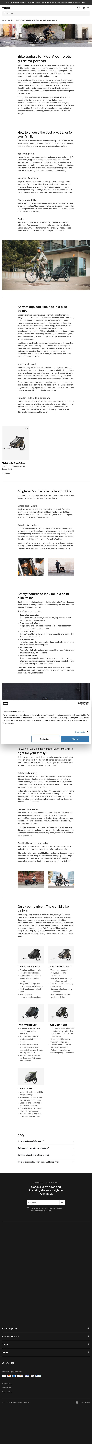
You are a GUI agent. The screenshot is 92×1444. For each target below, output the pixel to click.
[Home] (16, 8)
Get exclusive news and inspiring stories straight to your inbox (46, 1190)
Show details (80, 732)
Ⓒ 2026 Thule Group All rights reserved (16, 1402)
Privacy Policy (56, 1208)
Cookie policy (6, 1388)
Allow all (75, 739)
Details (83, 2)
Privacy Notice (6, 1383)
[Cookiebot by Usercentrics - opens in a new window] (79, 703)
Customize (44, 739)
